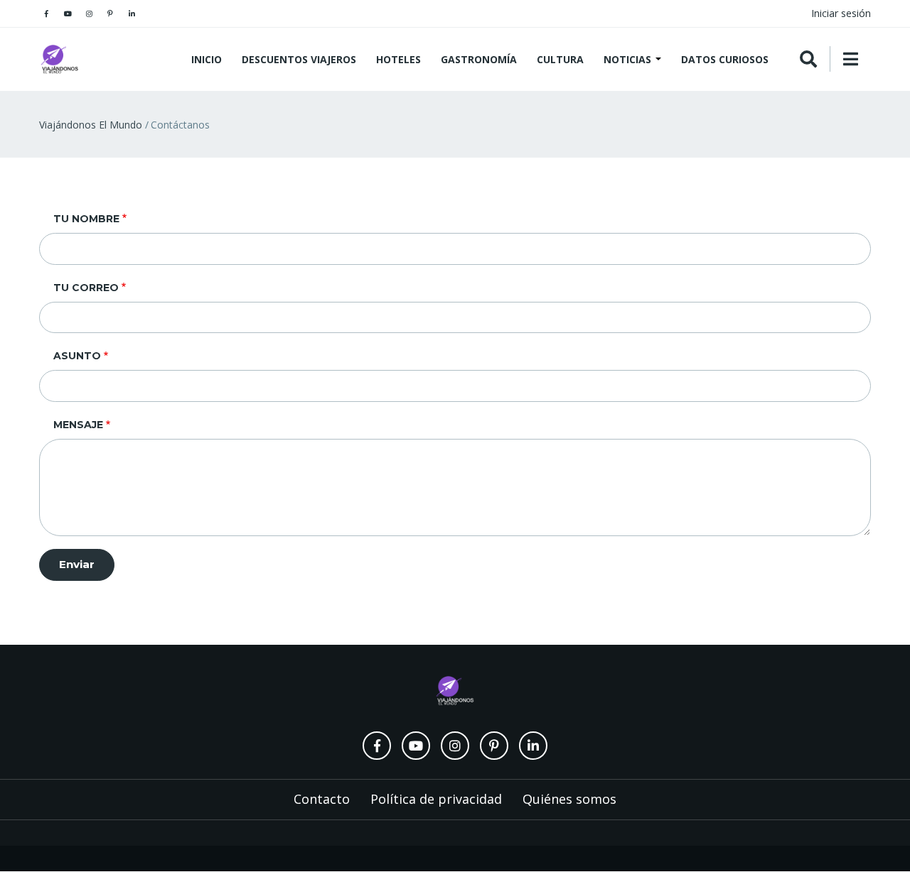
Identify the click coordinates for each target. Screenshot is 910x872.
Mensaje (78, 424)
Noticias (629, 59)
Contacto (322, 798)
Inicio (206, 59)
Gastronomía (479, 59)
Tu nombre (86, 218)
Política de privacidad (436, 798)
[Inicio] (60, 59)
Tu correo (86, 287)
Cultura (560, 59)
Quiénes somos (569, 798)
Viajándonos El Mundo (90, 124)
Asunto (77, 355)
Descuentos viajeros (299, 59)
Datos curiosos (725, 59)
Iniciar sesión (841, 13)
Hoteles (398, 59)
